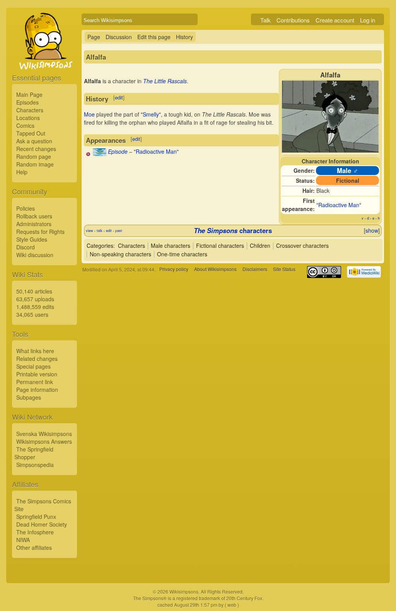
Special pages (33, 366)
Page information (37, 389)
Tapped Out (30, 133)
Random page (33, 156)
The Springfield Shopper (33, 453)
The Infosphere (35, 532)
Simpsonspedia (35, 465)
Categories (100, 245)
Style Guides (31, 239)
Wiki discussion (34, 255)
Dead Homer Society (41, 524)
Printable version (36, 374)
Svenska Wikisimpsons (44, 434)
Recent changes (36, 149)
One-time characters (182, 254)
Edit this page (154, 37)
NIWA (23, 540)
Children (260, 245)
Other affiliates (34, 547)
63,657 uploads (35, 299)
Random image (35, 164)
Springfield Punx (36, 516)
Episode (118, 151)
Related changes (37, 358)
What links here (35, 351)
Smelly (151, 114)
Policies (25, 208)
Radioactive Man (338, 205)
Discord (25, 247)
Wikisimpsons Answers (44, 441)
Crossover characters (302, 245)
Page (93, 37)
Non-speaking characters (120, 254)
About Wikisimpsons (215, 269)
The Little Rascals (165, 81)
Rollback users (34, 216)
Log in (367, 20)
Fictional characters (220, 245)
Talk (265, 20)
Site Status (284, 269)
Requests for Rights (40, 231)
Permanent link (34, 382)
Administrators (33, 224)
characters (233, 230)
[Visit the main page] (44, 59)
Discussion (119, 37)
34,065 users (32, 314)
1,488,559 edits (35, 307)
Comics (25, 125)
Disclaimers (254, 269)
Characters (29, 110)
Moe (89, 114)
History (184, 37)
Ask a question (34, 141)
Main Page (29, 94)
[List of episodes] (99, 154)
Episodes (27, 102)
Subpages (28, 397)
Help (21, 172)
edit (119, 97)
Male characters (170, 245)
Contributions (293, 20)
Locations (28, 118)
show (371, 230)
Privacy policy (173, 269)
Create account (335, 20)
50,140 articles (34, 291)
